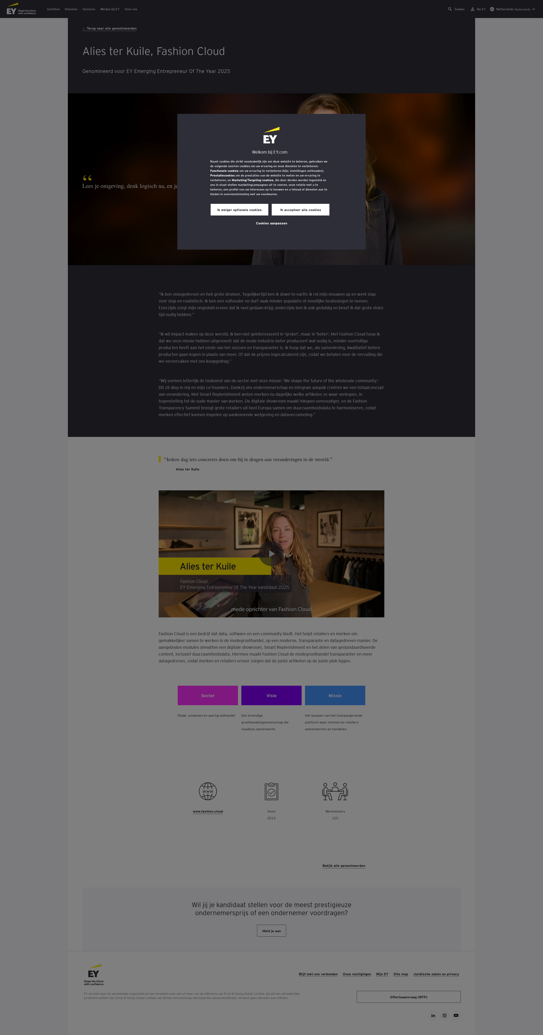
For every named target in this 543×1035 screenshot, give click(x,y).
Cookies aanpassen (271, 223)
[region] (271, 182)
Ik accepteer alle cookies (300, 209)
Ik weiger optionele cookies (239, 209)
